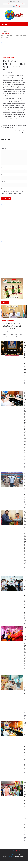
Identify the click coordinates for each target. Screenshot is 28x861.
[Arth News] (3, 24)
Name (3, 168)
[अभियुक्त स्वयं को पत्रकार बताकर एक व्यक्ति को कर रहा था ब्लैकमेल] (12, 490)
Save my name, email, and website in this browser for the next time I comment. (12, 192)
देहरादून (12, 57)
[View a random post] (25, 24)
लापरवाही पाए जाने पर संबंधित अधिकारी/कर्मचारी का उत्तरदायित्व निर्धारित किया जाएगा (12, 326)
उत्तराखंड (4, 57)
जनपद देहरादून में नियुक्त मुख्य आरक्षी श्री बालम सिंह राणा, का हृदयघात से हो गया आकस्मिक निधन (25, 360)
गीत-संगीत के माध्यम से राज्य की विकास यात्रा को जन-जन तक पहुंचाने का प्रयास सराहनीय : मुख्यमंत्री (25, 595)
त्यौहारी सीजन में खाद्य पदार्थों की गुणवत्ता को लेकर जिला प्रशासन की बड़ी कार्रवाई (25, 692)
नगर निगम (12, 320)
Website (3, 181)
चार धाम (8, 57)
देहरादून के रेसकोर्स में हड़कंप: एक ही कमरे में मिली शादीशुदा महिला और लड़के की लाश (13, 132)
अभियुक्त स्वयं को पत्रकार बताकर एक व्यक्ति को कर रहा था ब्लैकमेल (25, 485)
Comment (4, 148)
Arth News (14, 72)
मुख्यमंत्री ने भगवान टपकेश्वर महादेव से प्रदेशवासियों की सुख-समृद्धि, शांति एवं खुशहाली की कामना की (25, 645)
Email (3, 175)
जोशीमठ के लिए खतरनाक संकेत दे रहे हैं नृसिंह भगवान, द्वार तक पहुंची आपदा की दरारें (14, 126)
